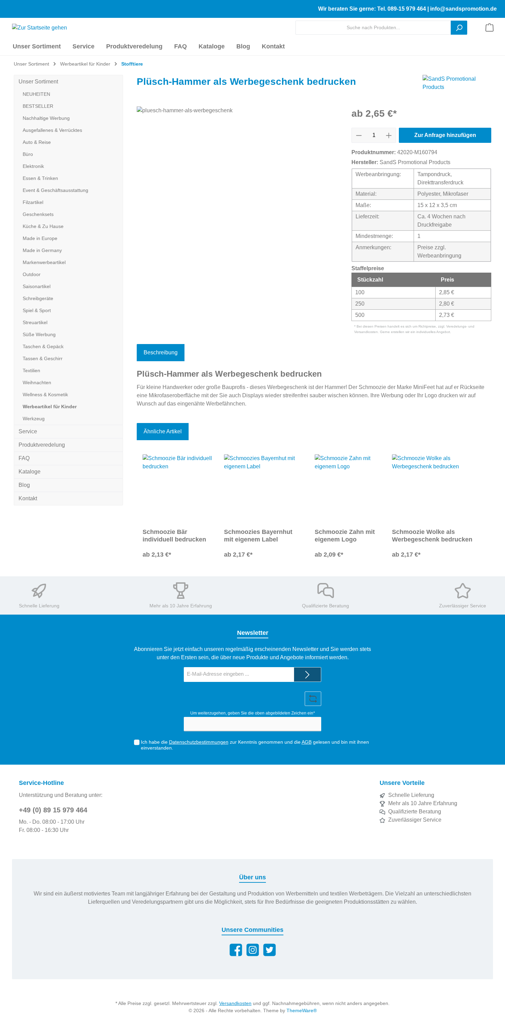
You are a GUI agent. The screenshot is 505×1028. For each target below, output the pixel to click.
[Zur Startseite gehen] (37, 27)
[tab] (160, 352)
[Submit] (307, 674)
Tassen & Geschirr (43, 358)
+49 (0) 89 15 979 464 (53, 810)
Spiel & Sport (37, 310)
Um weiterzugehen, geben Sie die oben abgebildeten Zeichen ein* (252, 713)
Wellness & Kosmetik (45, 394)
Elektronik (33, 166)
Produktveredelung (42, 445)
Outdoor (32, 274)
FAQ (24, 458)
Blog (24, 485)
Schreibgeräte (38, 298)
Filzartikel (33, 202)
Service (28, 431)
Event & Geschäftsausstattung (55, 190)
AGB (307, 742)
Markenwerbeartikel (44, 262)
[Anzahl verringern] (359, 135)
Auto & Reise (37, 142)
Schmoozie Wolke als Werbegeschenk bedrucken (432, 535)
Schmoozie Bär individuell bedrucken (174, 535)
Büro (28, 154)
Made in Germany (42, 250)
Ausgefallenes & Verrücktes (52, 130)
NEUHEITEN (36, 94)
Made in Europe (40, 238)
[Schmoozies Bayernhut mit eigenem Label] (263, 488)
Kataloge (30, 472)
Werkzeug (34, 418)
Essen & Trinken (40, 178)
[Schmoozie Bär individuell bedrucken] (177, 488)
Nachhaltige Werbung (46, 118)
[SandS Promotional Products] (457, 83)
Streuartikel (35, 322)
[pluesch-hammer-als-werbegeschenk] (237, 180)
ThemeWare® (302, 1010)
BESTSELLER (38, 106)
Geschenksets (38, 214)
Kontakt (28, 498)
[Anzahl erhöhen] (389, 135)
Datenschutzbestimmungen (198, 742)
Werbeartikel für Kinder (50, 406)
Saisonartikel (36, 286)
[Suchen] (459, 28)
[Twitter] (269, 950)
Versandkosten (235, 1003)
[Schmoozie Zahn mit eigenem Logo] (347, 488)
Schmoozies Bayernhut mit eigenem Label (258, 535)
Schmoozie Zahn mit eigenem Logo (345, 535)
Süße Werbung (39, 334)
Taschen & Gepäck (43, 346)
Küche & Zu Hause (43, 226)
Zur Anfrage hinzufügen (445, 135)
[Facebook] (236, 950)
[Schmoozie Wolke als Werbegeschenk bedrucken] (438, 488)
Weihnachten (37, 382)
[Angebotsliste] (489, 28)
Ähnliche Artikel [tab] (163, 431)
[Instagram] (252, 950)
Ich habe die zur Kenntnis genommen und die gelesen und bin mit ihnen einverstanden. (255, 745)
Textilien (31, 370)
